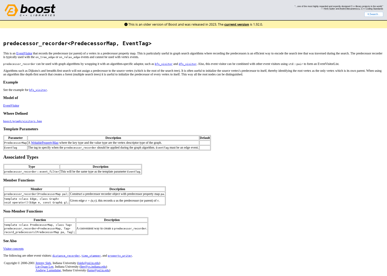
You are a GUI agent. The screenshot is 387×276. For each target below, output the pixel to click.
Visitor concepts (13, 248)
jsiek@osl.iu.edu (88, 263)
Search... (375, 14)
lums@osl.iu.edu (98, 270)
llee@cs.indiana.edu (93, 266)
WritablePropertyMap (44, 142)
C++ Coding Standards (372, 8)
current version (236, 24)
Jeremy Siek (43, 263)
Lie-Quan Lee (44, 266)
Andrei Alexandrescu (350, 8)
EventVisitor (24, 53)
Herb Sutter (329, 8)
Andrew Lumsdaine (48, 270)
